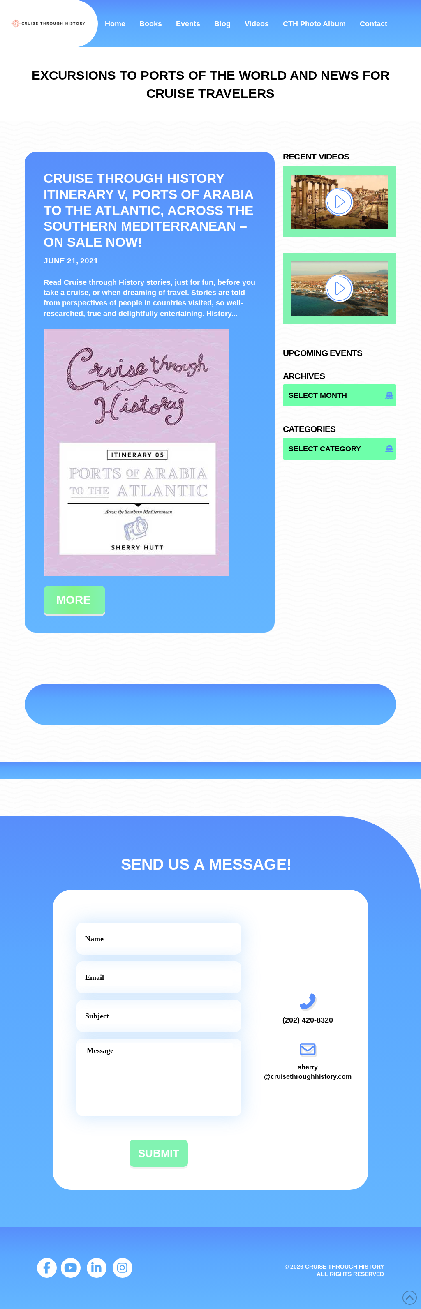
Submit (158, 1153)
